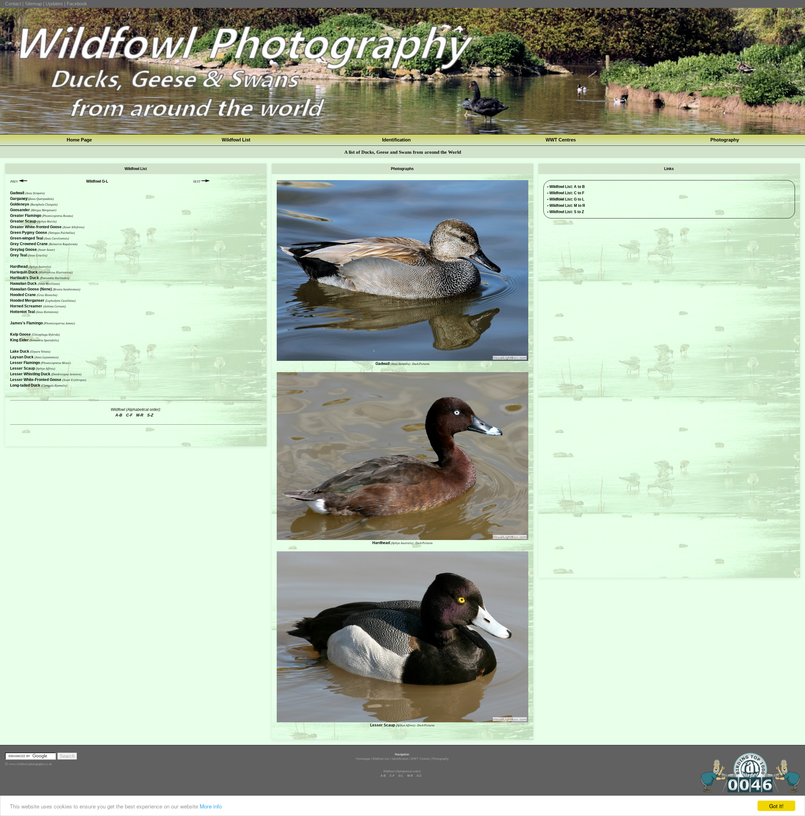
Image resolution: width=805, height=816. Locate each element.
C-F (392, 775)
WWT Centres (561, 139)
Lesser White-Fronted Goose (35, 380)
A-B (383, 775)
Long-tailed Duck (25, 385)
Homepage (363, 758)
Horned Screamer (26, 306)
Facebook (77, 3)
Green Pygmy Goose (28, 232)
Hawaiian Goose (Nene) (31, 289)
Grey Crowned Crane (29, 244)
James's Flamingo (26, 323)
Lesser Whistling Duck (30, 374)
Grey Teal (18, 255)
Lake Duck (19, 351)
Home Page (79, 139)
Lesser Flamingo (25, 363)
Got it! (776, 806)
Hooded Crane (23, 295)
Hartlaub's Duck (24, 278)
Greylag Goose (23, 249)
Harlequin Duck (24, 272)
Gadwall (17, 193)
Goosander (20, 210)
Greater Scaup (23, 221)
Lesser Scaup (22, 368)
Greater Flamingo (25, 215)
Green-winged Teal (26, 238)
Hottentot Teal (22, 312)
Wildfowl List (236, 139)
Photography (724, 139)
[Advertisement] (669, 267)
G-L (400, 775)
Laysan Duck (22, 357)
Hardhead (19, 266)
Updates (54, 3)
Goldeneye (19, 204)
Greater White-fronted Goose (36, 227)
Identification (396, 139)
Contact (13, 3)
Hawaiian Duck (23, 283)
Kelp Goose (20, 334)
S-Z (419, 775)
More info (211, 806)
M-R (410, 775)
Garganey (19, 198)
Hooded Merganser (27, 300)
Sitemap (33, 3)
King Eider (19, 340)
